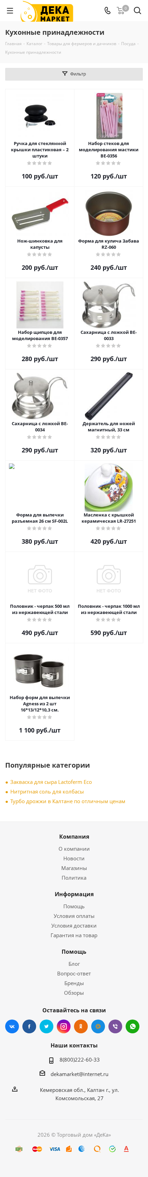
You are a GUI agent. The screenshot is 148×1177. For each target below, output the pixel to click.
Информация (74, 894)
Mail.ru (98, 1026)
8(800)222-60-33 (80, 1059)
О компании (74, 848)
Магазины (74, 867)
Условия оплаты (74, 915)
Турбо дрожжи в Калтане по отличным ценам (67, 801)
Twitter (46, 1026)
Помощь (74, 906)
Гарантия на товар (74, 935)
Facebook (29, 1026)
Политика (74, 877)
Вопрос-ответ (74, 973)
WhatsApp (132, 1026)
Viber (115, 1026)
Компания (74, 836)
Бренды (74, 983)
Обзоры (74, 992)
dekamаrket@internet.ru (79, 1074)
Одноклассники (81, 1026)
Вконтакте (12, 1026)
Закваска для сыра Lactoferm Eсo (51, 781)
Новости (74, 858)
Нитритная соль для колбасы (47, 791)
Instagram (64, 1026)
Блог (74, 963)
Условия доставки (74, 925)
